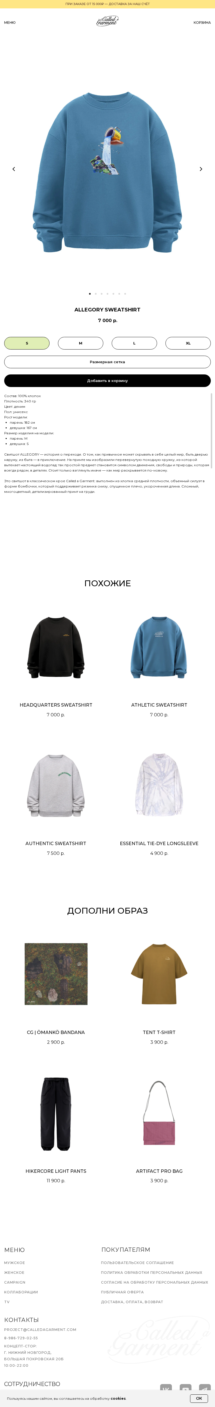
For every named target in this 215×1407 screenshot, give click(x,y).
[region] (107, 447)
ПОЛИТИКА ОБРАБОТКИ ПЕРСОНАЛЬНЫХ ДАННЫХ (151, 1272)
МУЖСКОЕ (14, 1263)
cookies (118, 1398)
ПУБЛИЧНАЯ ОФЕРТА (122, 1292)
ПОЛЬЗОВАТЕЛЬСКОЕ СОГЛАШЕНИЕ (137, 1263)
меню (10, 22)
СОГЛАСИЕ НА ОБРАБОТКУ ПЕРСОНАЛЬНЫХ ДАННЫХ (154, 1282)
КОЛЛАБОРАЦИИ (21, 1292)
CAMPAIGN (14, 1282)
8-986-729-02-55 (21, 1338)
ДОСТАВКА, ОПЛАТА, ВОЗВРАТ (132, 1302)
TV (7, 1302)
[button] (107, 362)
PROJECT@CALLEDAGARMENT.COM (40, 1330)
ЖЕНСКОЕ (14, 1272)
